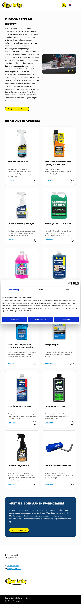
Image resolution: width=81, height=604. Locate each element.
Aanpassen (39, 319)
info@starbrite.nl (14, 569)
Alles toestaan (66, 319)
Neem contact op (19, 530)
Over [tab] (67, 290)
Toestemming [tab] (14, 290)
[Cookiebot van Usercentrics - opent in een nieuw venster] (69, 283)
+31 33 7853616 (13, 566)
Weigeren (14, 319)
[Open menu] (77, 5)
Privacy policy (18, 601)
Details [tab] (40, 290)
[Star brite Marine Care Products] (13, 5)
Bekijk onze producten (17, 109)
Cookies (8, 601)
